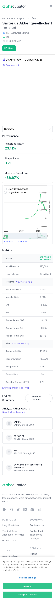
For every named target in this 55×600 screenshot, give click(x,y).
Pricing (33, 553)
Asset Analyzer (10, 556)
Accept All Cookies (27, 594)
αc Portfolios (9, 540)
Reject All (27, 586)
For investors (37, 525)
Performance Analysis (13, 18)
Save (10, 48)
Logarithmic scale (17, 192)
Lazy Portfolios (10, 525)
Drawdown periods (18, 188)
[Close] (50, 562)
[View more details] (24, 282)
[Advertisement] (27, 96)
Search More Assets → (13, 412)
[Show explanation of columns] (15, 388)
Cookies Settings (27, 578)
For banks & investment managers (36, 535)
